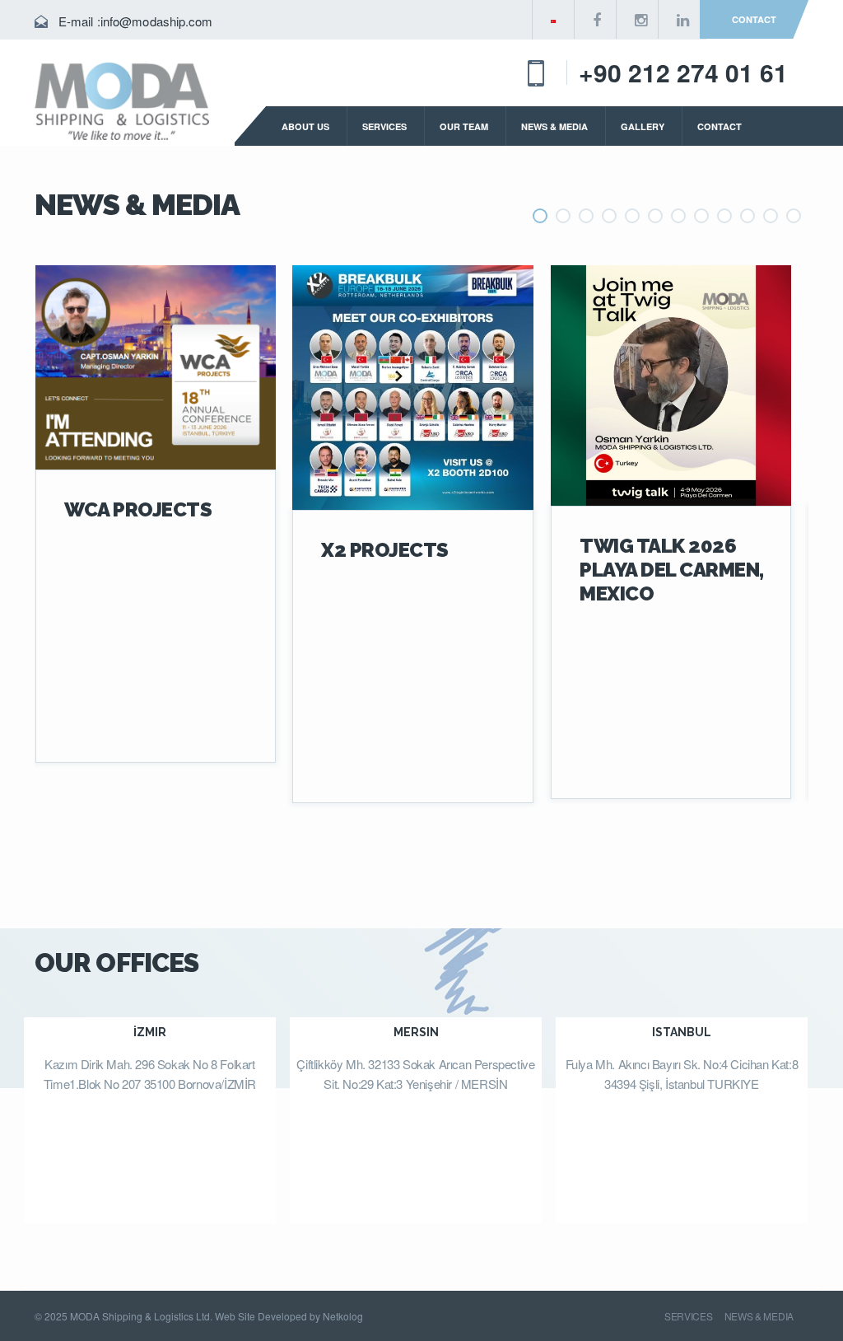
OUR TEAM (464, 126)
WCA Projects (138, 509)
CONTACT (719, 126)
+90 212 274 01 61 (683, 72)
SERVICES (384, 126)
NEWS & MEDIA (554, 126)
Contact (754, 19)
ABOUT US (305, 126)
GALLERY (642, 126)
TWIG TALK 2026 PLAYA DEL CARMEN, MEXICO (672, 569)
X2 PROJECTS (385, 550)
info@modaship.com (156, 21)
